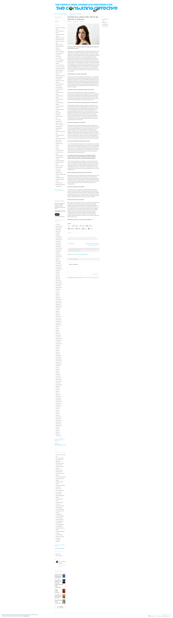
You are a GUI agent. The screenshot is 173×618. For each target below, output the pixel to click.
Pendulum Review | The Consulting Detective (79, 254)
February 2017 (58, 335)
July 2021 (57, 258)
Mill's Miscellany (59, 493)
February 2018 (58, 316)
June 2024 (58, 232)
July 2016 (57, 347)
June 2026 (58, 224)
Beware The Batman (59, 44)
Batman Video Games (60, 39)
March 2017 (58, 333)
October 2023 (58, 241)
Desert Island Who (59, 471)
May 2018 (57, 311)
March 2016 (58, 353)
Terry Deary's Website (60, 509)
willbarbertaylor (75, 21)
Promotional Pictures (59, 150)
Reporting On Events (59, 162)
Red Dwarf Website (59, 502)
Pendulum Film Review (92, 237)
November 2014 (59, 381)
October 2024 (58, 229)
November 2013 (59, 401)
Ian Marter (57, 597)
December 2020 (59, 265)
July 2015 (57, 367)
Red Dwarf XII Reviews (60, 160)
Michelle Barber (58, 577)
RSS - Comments (59, 555)
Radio (57, 153)
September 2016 (59, 343)
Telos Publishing (59, 507)
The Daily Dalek (59, 514)
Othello (56, 589)
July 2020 (57, 272)
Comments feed (105, 24)
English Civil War (59, 116)
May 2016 (57, 350)
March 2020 (58, 278)
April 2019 (58, 295)
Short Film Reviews (89, 239)
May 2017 (57, 330)
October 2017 (58, 323)
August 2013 (58, 406)
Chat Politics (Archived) (60, 51)
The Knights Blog (59, 526)
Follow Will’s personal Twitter (60, 545)
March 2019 (58, 297)
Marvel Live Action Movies (60, 138)
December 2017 (59, 319)
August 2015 (58, 365)
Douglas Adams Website (60, 485)
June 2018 (58, 309)
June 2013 (58, 410)
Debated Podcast (59, 470)
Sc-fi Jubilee (58, 504)
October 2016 (58, 342)
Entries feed (104, 22)
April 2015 (58, 372)
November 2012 (59, 422)
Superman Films (59, 172)
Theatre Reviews (59, 182)
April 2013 (58, 413)
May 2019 (57, 294)
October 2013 (58, 403)
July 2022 (57, 253)
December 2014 (59, 379)
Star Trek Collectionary (60, 505)
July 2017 (57, 326)
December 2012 (59, 420)
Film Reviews (58, 119)
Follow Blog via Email (59, 201)
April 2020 (58, 277)
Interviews (81, 21)
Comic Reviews (59, 58)
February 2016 (58, 355)
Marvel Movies (58, 140)
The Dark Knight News (60, 516)
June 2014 (58, 389)
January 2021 (58, 263)
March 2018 (58, 314)
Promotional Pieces (59, 152)
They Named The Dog (60, 536)
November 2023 (59, 239)
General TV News (59, 123)
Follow (57, 214)
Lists (57, 133)
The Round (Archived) (60, 179)
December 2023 (59, 237)
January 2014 (58, 398)
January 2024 (58, 236)
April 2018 (58, 312)
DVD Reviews (58, 112)
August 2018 (58, 307)
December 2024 (59, 227)
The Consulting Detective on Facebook (60, 190)
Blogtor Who (58, 461)
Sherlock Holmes (59, 167)
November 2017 (59, 321)
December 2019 (59, 282)
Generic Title (58, 487)
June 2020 (58, 273)
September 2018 (59, 306)
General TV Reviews (59, 124)
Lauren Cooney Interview (79, 237)
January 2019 (58, 301)
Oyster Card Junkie (59, 498)
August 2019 (58, 289)
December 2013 (59, 399)
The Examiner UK (59, 522)
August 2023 (58, 243)
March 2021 (58, 260)
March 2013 (58, 415)
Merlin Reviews (58, 141)
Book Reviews (58, 49)
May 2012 (57, 430)
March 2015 (58, 374)
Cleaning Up (58, 54)
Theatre (57, 181)
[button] (83, 34)
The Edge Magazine (59, 521)
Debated (57, 468)
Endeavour (58, 114)
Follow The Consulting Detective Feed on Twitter (60, 440)
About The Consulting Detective (61, 14)
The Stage (58, 533)
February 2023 (58, 244)
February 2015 (58, 376)
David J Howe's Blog (59, 466)
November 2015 (59, 360)
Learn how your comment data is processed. (90, 277)
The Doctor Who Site (59, 519)
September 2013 (59, 405)
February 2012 (58, 435)
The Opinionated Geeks (60, 531)
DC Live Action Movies (60, 65)
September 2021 (59, 256)
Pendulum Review (71, 243)
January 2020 (58, 280)
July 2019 (57, 290)
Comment (95, 274)
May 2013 (57, 411)
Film (56, 118)
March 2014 (58, 394)
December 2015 (59, 359)
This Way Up (58, 538)
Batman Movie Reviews (60, 37)
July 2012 (57, 427)
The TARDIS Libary (59, 534)
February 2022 (58, 255)
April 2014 (58, 393)
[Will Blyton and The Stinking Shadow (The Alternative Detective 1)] (64, 575)
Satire (57, 164)
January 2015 (58, 377)
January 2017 (58, 336)
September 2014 (59, 384)
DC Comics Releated (60, 60)
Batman (57, 32)
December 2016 (59, 338)
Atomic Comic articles (60, 31)
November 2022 (59, 249)
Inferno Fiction (58, 488)
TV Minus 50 (58, 539)
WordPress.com (105, 26)
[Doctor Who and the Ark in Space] (64, 596)
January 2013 (58, 418)
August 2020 (58, 270)
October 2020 (58, 267)
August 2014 (58, 386)
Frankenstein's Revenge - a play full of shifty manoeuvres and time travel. (59, 583)
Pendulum (86, 237)
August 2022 (58, 251)
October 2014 (58, 382)
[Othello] (64, 590)
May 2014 (57, 391)
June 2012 (58, 428)
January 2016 (58, 357)
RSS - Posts (58, 553)
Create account (105, 19)
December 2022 (59, 248)
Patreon (57, 500)
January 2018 (58, 318)
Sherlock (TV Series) (59, 165)
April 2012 (58, 432)
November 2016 (59, 340)
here (92, 219)
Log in (103, 20)
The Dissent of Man (59, 517)
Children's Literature (59, 53)
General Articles (59, 121)
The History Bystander (60, 524)
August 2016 (58, 345)
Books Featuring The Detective (76, 14)
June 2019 (58, 292)
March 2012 (58, 434)
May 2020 (57, 275)
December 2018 (59, 302)
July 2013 (57, 408)
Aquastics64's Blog (59, 459)
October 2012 (58, 423)
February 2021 (58, 261)
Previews (57, 148)
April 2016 (58, 352)
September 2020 (59, 268)
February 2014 (58, 396)
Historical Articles (59, 128)
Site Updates (58, 170)
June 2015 (58, 369)
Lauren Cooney (72, 237)
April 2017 (58, 331)
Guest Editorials (59, 126)
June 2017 (58, 328)
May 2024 (57, 234)
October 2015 (58, 362)
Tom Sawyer (95, 239)
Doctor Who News (59, 87)
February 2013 (58, 416)
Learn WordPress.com (60, 490)
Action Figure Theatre (60, 458)
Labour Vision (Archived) (60, 131)
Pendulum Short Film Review (72, 239)
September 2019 (59, 287)
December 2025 (59, 226)
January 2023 (58, 246)
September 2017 (59, 324)
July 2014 (57, 388)
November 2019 (59, 284)
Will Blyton (58, 541)
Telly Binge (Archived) (60, 177)
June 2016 (58, 348)
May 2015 (57, 370)
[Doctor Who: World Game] (64, 601)
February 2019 (58, 299)
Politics (57, 147)
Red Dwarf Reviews (59, 155)
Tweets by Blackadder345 (59, 548)
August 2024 (58, 231)
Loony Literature (59, 492)
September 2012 (59, 425)
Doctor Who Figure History (60, 476)
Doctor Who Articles (59, 70)
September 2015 (59, 364)
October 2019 (58, 285)
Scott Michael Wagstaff (82, 239)
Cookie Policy (26, 615)
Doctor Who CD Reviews (60, 75)
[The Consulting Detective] (86, 8)
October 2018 (58, 304)
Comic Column (58, 56)
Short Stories (58, 169)
